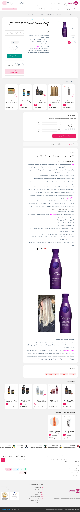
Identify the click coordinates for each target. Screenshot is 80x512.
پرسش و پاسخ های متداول (74, 468)
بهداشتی (68, 14)
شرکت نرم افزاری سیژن (6, 509)
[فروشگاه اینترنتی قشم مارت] (73, 3)
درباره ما (65, 461)
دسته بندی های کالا (70, 9)
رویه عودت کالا (76, 470)
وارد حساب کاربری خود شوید (63, 136)
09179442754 (14, 72)
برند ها (58, 9)
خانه (73, 14)
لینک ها (48, 9)
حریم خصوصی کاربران (75, 473)
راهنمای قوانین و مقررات (74, 475)
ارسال (3, 460)
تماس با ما (77, 461)
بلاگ (78, 464)
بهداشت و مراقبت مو (60, 14)
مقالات (39, 9)
